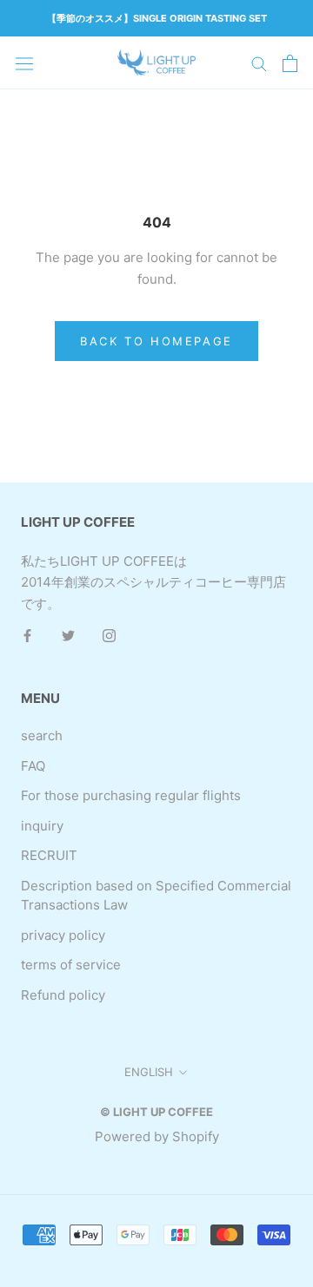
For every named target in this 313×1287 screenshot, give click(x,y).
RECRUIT (49, 855)
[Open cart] (290, 63)
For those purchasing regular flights (131, 795)
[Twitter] (68, 636)
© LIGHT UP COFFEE (156, 1112)
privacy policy (63, 935)
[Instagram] (109, 636)
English (148, 1072)
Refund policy (63, 995)
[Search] (259, 63)
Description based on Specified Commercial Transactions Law (156, 895)
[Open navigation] (24, 62)
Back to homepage (156, 341)
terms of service (71, 964)
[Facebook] (27, 636)
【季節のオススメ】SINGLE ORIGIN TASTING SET (157, 18)
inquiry (42, 826)
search (42, 735)
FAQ (33, 766)
